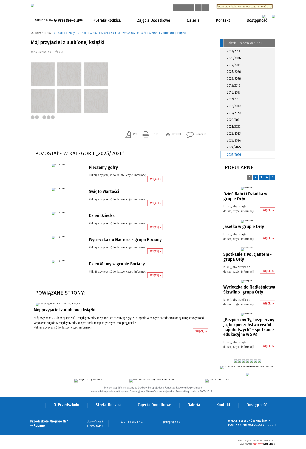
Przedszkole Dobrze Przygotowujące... (65, 172)
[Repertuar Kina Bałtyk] (247, 360)
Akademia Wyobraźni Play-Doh (61, 112)
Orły (161, 80)
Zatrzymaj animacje (176, 7)
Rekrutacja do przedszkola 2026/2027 (240, 97)
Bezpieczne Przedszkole (57, 134)
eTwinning (47, 119)
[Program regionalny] (88, 380)
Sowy (161, 87)
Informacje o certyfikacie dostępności (153, 442)
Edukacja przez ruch (54, 229)
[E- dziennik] (235, 360)
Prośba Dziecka (51, 64)
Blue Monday (50, 221)
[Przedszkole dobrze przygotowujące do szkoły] (247, 367)
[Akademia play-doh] (255, 360)
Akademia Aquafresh (54, 127)
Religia (160, 35)
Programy (162, 97)
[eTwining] (247, 374)
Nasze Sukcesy (107, 97)
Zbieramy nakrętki (53, 180)
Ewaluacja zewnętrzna (114, 104)
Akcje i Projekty (49, 97)
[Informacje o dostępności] (183, 7)
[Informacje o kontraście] (205, 7)
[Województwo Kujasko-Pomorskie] (152, 380)
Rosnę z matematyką (55, 199)
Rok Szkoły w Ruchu (54, 142)
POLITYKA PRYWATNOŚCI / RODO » (252, 425)
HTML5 (205, 442)
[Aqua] (259, 360)
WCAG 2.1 (223, 442)
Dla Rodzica (46, 44)
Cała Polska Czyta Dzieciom (59, 149)
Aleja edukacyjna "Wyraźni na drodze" (60, 189)
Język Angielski (107, 35)
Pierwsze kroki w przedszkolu (60, 71)
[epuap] (273, 16)
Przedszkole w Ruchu (114, 119)
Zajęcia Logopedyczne (53, 35)
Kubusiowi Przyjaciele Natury (60, 157)
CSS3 (211, 442)
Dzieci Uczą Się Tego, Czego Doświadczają (59, 54)
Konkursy (106, 112)
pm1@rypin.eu (171, 422)
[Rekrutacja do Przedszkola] (239, 360)
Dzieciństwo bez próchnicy (58, 104)
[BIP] (263, 16)
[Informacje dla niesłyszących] (198, 7)
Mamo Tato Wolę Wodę (56, 164)
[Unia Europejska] (217, 380)
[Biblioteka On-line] (243, 360)
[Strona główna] (38, 20)
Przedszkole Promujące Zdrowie (62, 207)
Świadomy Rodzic (53, 214)
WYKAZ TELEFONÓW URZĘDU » (249, 420)
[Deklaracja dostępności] (190, 7)
